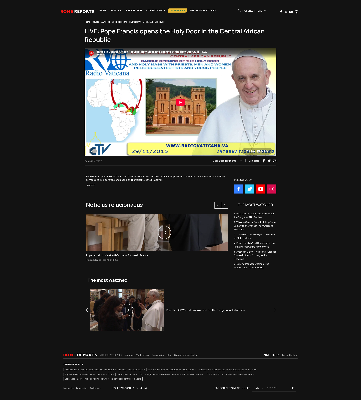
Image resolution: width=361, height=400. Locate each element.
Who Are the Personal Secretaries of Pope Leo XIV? (172, 369)
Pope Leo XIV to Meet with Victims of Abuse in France (89, 374)
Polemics (97, 260)
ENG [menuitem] (260, 10)
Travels (95, 21)
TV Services (177, 10)
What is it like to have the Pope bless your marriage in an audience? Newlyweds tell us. (105, 369)
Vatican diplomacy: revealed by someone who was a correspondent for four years (103, 378)
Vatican (115, 10)
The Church (134, 10)
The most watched (203, 10)
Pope (102, 10)
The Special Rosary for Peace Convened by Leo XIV (230, 374)
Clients (248, 10)
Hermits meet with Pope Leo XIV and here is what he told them (228, 369)
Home (87, 21)
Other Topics (155, 10)
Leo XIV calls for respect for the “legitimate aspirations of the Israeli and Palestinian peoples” (160, 374)
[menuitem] (261, 11)
